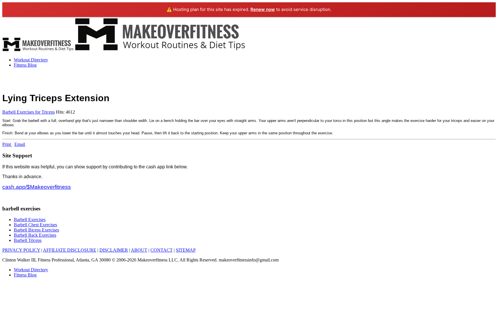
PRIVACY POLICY (21, 250)
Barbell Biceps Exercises (36, 229)
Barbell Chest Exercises (35, 224)
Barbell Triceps (28, 240)
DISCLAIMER (113, 250)
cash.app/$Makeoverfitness (36, 187)
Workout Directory (31, 59)
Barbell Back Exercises (35, 235)
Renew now (262, 9)
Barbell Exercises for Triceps (28, 112)
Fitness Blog (25, 65)
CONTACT (161, 250)
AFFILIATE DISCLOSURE (69, 250)
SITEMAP (186, 250)
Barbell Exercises (30, 219)
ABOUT (139, 250)
